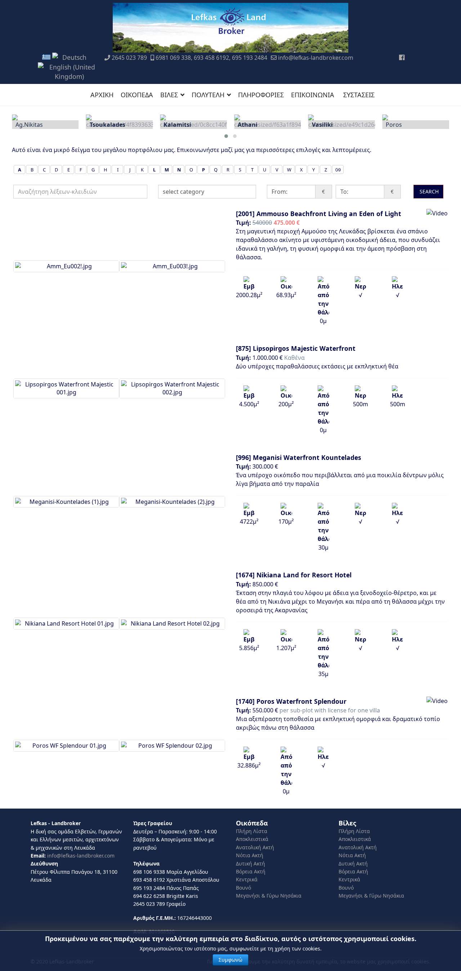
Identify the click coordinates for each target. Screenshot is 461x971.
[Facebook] (401, 57)
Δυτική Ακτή (250, 863)
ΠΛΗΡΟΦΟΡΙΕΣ (261, 94)
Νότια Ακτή (249, 855)
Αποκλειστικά (252, 839)
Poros (389, 125)
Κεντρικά (247, 879)
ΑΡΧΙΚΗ (101, 94)
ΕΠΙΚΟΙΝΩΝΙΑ (312, 94)
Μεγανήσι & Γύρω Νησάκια (268, 895)
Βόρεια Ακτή (250, 871)
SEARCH (428, 191)
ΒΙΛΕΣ (169, 94)
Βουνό (243, 887)
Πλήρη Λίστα (251, 831)
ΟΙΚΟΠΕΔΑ (137, 94)
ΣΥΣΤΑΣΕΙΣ (359, 94)
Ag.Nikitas (23, 125)
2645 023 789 (129, 58)
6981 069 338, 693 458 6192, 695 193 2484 (211, 58)
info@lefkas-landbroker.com (315, 58)
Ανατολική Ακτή (255, 847)
